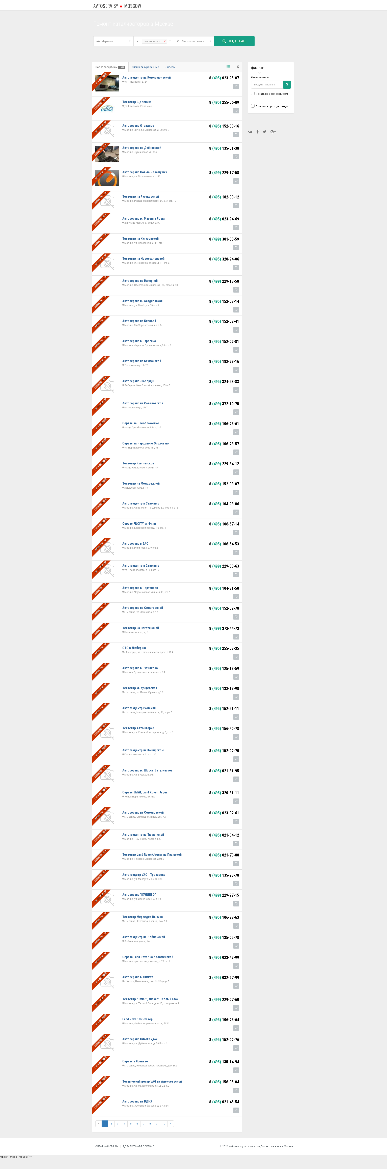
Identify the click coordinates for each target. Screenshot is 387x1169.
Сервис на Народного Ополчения (145, 443)
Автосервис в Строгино (139, 341)
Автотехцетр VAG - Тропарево (143, 875)
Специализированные (145, 67)
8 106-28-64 (224, 1019)
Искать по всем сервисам (272, 93)
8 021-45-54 (224, 1101)
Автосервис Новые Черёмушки (144, 172)
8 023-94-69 (224, 219)
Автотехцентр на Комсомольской (146, 77)
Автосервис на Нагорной (140, 281)
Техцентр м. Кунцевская (139, 688)
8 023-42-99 (224, 957)
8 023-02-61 (224, 813)
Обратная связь (106, 1146)
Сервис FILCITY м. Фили (139, 523)
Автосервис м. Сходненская (142, 301)
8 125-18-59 (224, 668)
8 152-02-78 (224, 608)
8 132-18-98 (224, 688)
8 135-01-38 (224, 148)
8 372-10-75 (224, 403)
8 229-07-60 (224, 999)
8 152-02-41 (224, 321)
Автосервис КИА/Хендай (139, 1039)
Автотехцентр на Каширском (143, 750)
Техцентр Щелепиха (136, 102)
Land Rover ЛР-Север (137, 1019)
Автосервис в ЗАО (135, 543)
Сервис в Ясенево (135, 1061)
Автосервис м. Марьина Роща (143, 218)
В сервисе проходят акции (272, 106)
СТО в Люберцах (134, 648)
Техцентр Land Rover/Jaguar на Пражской (152, 855)
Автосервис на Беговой (139, 321)
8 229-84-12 (224, 463)
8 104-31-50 (224, 588)
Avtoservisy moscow (117, 5)
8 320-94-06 (224, 259)
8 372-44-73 (224, 628)
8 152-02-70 (224, 750)
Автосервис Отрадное (138, 126)
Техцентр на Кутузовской (140, 239)
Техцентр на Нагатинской (140, 628)
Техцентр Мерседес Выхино (142, 917)
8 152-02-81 (224, 341)
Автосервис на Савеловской (142, 403)
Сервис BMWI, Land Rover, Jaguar (145, 792)
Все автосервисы (110, 67)
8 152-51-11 (224, 708)
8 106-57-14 (224, 524)
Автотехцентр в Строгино (140, 503)
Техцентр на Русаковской (140, 196)
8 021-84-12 (224, 835)
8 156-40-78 (224, 728)
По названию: (260, 77)
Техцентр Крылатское (138, 463)
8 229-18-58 (224, 281)
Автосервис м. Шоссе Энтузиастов (147, 770)
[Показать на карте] (236, 67)
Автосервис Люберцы (138, 381)
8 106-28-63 (224, 917)
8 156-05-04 (224, 1082)
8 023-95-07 (224, 78)
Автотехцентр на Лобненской (143, 937)
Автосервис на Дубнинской (141, 148)
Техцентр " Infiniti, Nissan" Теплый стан (150, 999)
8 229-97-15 (224, 895)
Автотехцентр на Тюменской (143, 835)
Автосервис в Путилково (140, 668)
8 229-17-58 (224, 172)
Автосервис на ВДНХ (137, 1101)
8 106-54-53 (224, 544)
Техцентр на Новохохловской (143, 259)
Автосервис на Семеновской (143, 812)
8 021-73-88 (224, 855)
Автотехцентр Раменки (139, 708)
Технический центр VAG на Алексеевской (152, 1081)
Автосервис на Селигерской (142, 608)
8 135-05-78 (224, 937)
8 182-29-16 (224, 361)
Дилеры (170, 67)
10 (163, 1123)
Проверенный (100, 79)
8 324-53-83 (224, 381)
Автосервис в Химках (137, 977)
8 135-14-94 (224, 1061)
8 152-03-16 (224, 126)
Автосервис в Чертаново (140, 588)
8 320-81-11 (224, 792)
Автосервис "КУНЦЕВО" (139, 895)
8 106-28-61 (224, 423)
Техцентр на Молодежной (141, 483)
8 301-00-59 (224, 239)
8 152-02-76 (224, 1039)
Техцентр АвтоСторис (138, 728)
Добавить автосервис (139, 1146)
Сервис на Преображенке (140, 423)
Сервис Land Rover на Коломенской (147, 957)
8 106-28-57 (224, 443)
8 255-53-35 (224, 648)
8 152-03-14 (224, 301)
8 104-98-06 (224, 503)
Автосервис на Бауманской (141, 361)
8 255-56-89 (224, 102)
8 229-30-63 (224, 566)
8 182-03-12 (224, 197)
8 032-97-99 (224, 977)
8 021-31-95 (224, 770)
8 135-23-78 (224, 875)
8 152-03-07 (224, 484)
